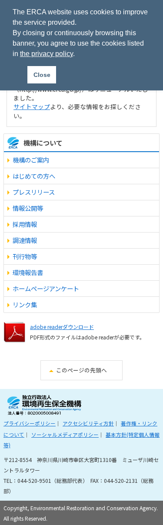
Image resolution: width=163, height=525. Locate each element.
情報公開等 (28, 208)
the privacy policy (46, 53)
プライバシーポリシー (29, 423)
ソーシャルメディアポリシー (65, 434)
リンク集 (25, 304)
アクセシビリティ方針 (88, 423)
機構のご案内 (31, 159)
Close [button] (41, 74)
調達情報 (25, 240)
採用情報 (25, 224)
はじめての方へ (34, 175)
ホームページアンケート (46, 288)
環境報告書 (28, 272)
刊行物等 (25, 256)
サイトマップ (31, 106)
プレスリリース (34, 191)
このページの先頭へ (81, 370)
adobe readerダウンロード (62, 326)
